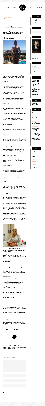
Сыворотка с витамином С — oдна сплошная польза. (35, 114)
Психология (34, 164)
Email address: (34, 66)
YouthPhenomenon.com (23, 403)
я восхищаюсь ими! (35, 165)
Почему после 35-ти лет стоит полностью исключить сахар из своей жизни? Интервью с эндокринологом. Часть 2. (36, 141)
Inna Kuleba (34, 138)
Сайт (3, 383)
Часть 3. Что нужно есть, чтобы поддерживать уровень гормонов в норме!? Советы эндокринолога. (36, 134)
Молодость (8, 341)
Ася (32, 117)
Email (4, 378)
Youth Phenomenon (22, 7)
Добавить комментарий (19, 27)
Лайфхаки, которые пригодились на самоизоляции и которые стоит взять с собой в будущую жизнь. (36, 89)
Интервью (34, 154)
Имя (4, 373)
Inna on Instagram (35, 104)
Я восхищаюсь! (34, 167)
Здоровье (33, 153)
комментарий (5, 359)
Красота (33, 156)
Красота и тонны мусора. (36, 95)
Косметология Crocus (35, 112)
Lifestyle (33, 151)
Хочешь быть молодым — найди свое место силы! (36, 84)
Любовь (33, 159)
